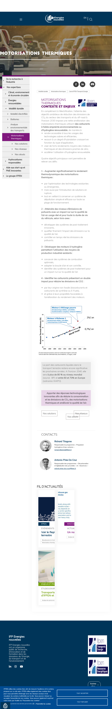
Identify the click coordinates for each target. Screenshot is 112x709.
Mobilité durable (16, 108)
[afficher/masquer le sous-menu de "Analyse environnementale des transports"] (8, 127)
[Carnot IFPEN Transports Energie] (99, 644)
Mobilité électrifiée (19, 114)
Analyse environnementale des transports (18, 127)
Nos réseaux (21, 149)
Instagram (17, 666)
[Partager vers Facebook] (76, 84)
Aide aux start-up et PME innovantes (15, 169)
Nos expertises (14, 87)
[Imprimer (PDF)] (92, 84)
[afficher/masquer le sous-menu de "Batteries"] (8, 119)
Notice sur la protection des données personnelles (18, 703)
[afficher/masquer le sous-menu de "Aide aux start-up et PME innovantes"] (3, 169)
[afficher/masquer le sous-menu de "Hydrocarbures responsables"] (5, 161)
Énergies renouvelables (14, 102)
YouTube (23, 666)
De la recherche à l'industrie (14, 80)
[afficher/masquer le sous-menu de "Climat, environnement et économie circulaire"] (5, 94)
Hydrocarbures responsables (15, 161)
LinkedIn (11, 666)
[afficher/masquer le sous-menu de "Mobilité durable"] (5, 108)
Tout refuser (82, 702)
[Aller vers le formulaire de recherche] (90, 19)
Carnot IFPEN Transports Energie (78, 91)
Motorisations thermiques (17, 137)
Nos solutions (21, 143)
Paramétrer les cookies (43, 704)
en (85, 18)
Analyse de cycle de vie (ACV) (50, 600)
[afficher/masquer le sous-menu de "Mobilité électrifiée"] (8, 114)
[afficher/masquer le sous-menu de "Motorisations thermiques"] (8, 137)
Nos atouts (20, 154)
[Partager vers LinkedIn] (82, 84)
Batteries (14, 119)
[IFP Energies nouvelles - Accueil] (54, 19)
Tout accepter (82, 693)
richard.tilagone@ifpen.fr (63, 449)
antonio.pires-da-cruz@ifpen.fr (65, 468)
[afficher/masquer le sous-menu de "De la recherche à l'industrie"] (3, 81)
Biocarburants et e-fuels (48, 540)
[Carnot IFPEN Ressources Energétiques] (99, 666)
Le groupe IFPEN (14, 176)
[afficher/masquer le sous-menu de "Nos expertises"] (3, 87)
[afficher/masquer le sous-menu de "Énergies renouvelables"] (5, 102)
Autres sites (93, 684)
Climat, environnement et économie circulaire (18, 94)
